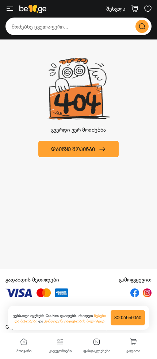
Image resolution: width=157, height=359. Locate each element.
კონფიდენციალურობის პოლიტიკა (74, 321)
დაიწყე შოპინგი (73, 149)
